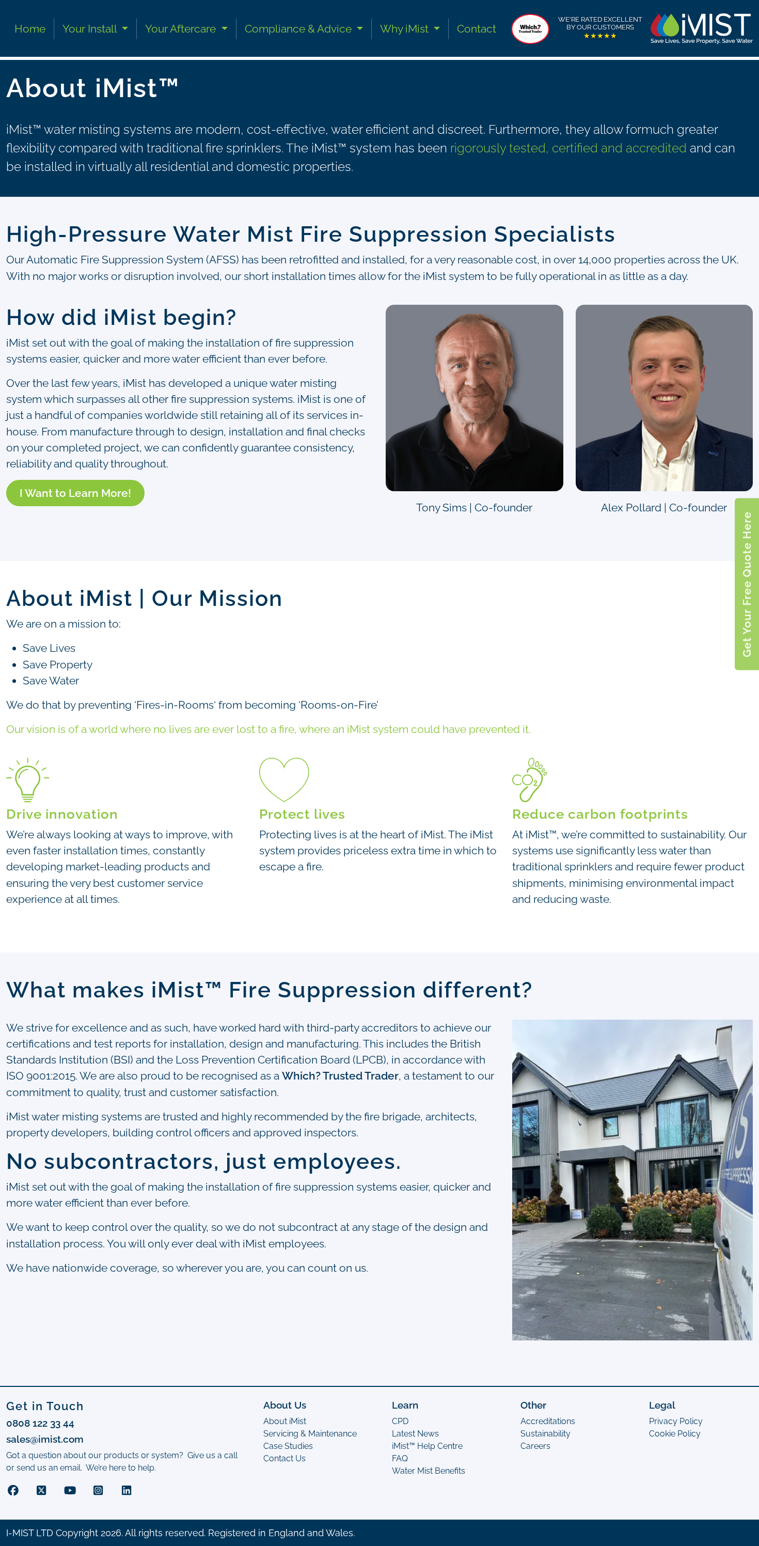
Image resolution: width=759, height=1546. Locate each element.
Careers (535, 1446)
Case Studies (288, 1446)
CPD (400, 1421)
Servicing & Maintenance (310, 1434)
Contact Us (284, 1458)
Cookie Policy (675, 1434)
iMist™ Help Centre (427, 1446)
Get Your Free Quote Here (746, 584)
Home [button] (29, 28)
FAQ (400, 1458)
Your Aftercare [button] (181, 28)
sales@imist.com (45, 1439)
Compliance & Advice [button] (299, 28)
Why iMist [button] (405, 28)
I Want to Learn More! (75, 493)
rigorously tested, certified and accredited (568, 147)
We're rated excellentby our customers (600, 27)
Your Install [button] (90, 28)
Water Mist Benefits (428, 1471)
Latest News (415, 1434)
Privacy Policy (676, 1421)
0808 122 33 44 (40, 1423)
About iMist (284, 1421)
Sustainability (545, 1434)
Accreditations (547, 1421)
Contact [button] (476, 28)
